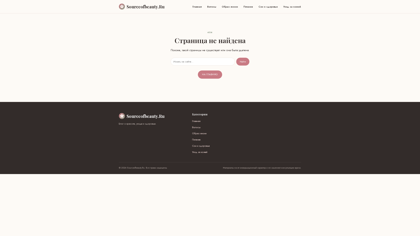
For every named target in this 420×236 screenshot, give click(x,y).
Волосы (211, 7)
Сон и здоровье (268, 7)
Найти (243, 61)
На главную (210, 74)
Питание (248, 7)
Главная (197, 7)
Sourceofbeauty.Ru (146, 116)
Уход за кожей (292, 7)
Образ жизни (230, 7)
